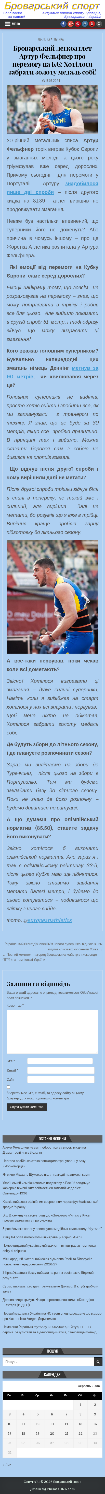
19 (38, 1433)
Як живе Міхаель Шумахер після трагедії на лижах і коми (46, 1174)
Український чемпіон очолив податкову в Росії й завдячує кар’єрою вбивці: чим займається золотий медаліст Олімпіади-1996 (46, 1188)
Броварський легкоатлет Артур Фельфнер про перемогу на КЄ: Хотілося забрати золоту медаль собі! (52, 60)
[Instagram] (85, 24)
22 (80, 1433)
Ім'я (11, 1061)
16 (95, 1424)
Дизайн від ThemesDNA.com (52, 1489)
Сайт (10, 1079)
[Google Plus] (71, 24)
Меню (16, 23)
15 (80, 1424)
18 (23, 1433)
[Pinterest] (78, 24)
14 (66, 1424)
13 (52, 1424)
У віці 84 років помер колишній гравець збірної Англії (42, 1237)
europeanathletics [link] (49, 920)
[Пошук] (99, 24)
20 (52, 1433)
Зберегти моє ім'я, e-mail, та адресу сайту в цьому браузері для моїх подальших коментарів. (45, 1095)
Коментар (15, 1005)
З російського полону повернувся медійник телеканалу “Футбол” (52, 1229)
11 (23, 1424)
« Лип (7, 1465)
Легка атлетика (53, 39)
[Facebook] (63, 24)
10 (9, 1424)
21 (66, 1433)
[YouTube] (92, 24)
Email (12, 1070)
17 (9, 1433)
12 (38, 1424)
